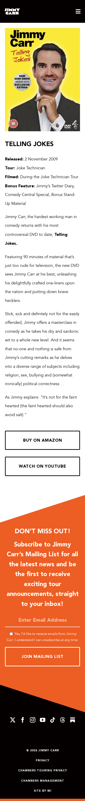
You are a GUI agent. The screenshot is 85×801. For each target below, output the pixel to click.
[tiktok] (52, 720)
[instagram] (32, 720)
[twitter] (12, 720)
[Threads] (62, 720)
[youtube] (42, 720)
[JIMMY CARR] (12, 10)
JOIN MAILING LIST (42, 656)
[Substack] (72, 720)
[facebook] (22, 720)
